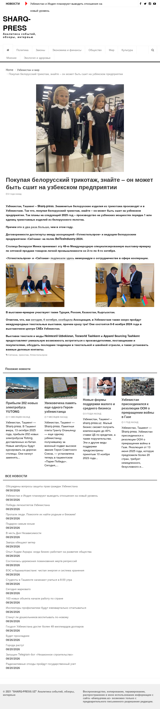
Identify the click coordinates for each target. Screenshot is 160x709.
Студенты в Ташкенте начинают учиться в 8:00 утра (39, 579)
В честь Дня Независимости (23, 533)
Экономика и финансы (66, 50)
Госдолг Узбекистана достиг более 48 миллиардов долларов (45, 626)
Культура (127, 50)
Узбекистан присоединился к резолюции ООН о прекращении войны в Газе (138, 408)
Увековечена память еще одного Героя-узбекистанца (60, 407)
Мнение (11, 58)
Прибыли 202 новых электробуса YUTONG (22, 407)
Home (9, 70)
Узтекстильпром (38, 354)
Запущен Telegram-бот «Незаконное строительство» (39, 654)
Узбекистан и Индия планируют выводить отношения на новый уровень (52, 495)
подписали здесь (62, 258)
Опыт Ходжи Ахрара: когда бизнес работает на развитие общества (49, 551)
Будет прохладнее (17, 636)
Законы (40, 50)
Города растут (15, 645)
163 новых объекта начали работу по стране (34, 598)
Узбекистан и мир (28, 70)
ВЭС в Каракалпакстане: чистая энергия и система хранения (45, 570)
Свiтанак (13, 354)
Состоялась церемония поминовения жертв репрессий (41, 561)
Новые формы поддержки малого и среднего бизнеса (99, 403)
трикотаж (24, 354)
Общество (95, 50)
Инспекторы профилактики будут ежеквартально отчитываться (46, 608)
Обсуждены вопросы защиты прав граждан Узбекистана (42, 486)
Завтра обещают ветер (20, 542)
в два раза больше (36, 227)
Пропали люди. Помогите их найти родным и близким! (41, 514)
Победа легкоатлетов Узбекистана (28, 505)
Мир (111, 50)
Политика (22, 50)
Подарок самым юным (20, 523)
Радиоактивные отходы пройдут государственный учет (41, 664)
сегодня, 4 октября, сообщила (52, 319)
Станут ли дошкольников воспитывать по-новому (37, 617)
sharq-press (17, 23)
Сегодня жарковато (18, 589)
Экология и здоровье (37, 58)
